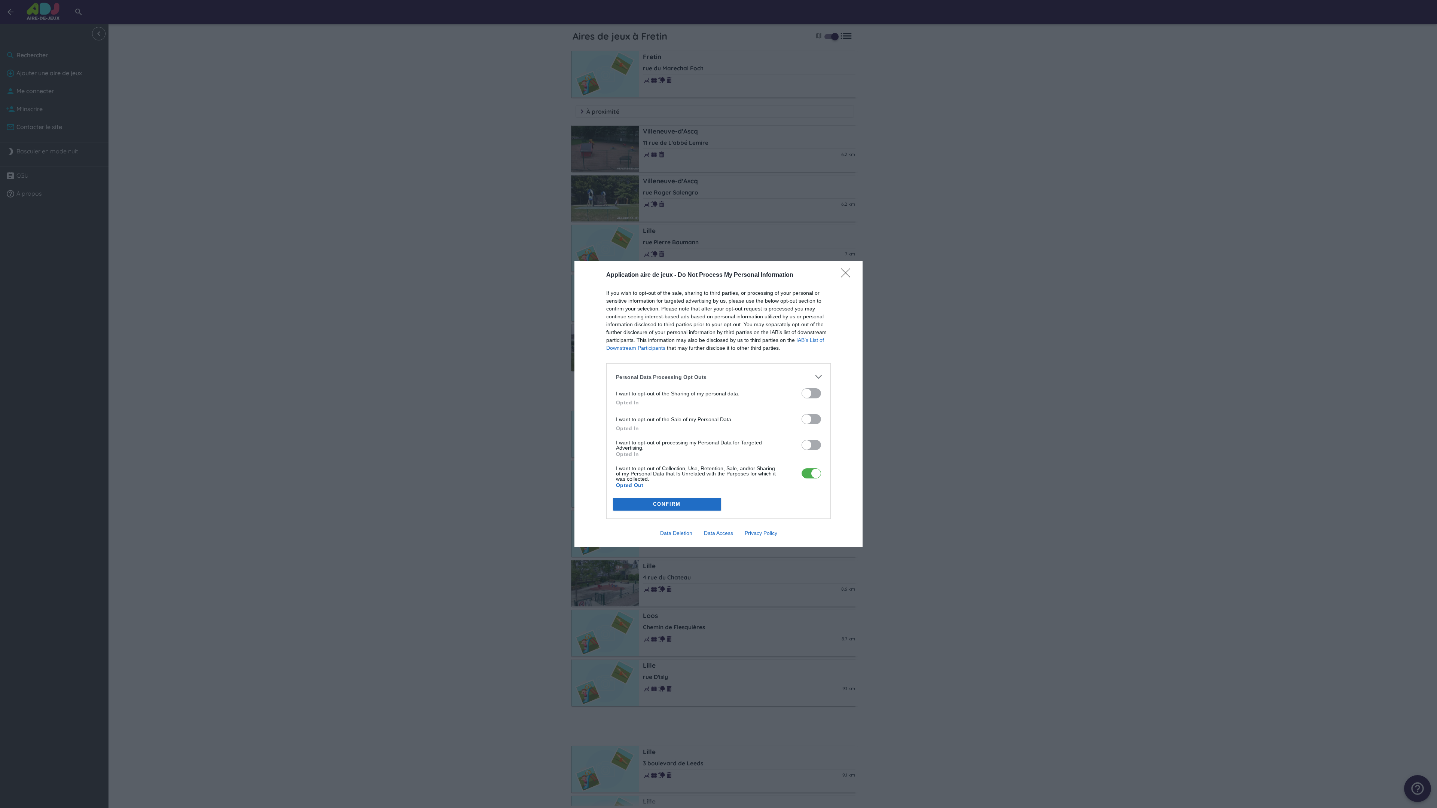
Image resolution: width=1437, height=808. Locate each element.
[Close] (848, 275)
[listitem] (718, 377)
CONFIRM (667, 504)
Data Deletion (676, 533)
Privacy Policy (761, 533)
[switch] (811, 393)
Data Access (718, 533)
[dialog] (718, 404)
